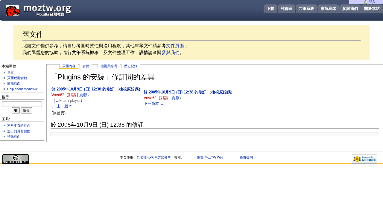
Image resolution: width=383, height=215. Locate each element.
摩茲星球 (328, 8)
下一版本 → (154, 104)
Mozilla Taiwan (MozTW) (53, 10)
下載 (270, 8)
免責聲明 (246, 157)
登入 (372, 2)
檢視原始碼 (109, 66)
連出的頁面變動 (18, 131)
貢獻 (83, 95)
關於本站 (372, 8)
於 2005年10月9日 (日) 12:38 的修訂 (82, 89)
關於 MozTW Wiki (210, 157)
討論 (86, 66)
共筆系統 (306, 8)
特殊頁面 (13, 136)
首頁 (10, 72)
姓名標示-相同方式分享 (154, 157)
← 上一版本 (61, 106)
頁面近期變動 (17, 78)
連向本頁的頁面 (18, 125)
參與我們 (350, 8)
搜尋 (5, 97)
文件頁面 (175, 45)
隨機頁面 (13, 83)
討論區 (286, 8)
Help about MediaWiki (22, 89)
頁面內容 (68, 66)
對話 (72, 95)
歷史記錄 (130, 66)
